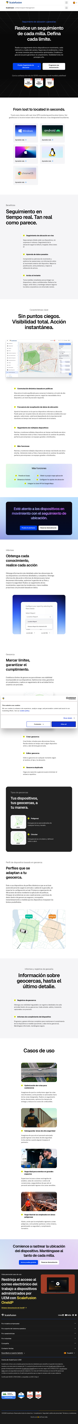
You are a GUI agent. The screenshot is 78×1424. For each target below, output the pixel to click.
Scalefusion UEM (54, 1366)
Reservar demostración (48, 528)
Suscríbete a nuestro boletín (12, 1353)
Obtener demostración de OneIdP (13, 1308)
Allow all (63, 724)
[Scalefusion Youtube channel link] (68, 1315)
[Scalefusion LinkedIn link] (61, 1315)
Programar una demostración (54, 66)
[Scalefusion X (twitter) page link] (76, 1315)
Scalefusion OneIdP (28, 1368)
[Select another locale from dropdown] (75, 3)
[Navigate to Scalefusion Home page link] (8, 1315)
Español (70, 1353)
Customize (37, 724)
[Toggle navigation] (66, 2)
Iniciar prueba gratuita (28, 1262)
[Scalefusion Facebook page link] (73, 1315)
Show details (67, 718)
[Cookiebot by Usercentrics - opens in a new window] (67, 698)
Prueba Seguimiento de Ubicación (26, 66)
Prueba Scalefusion (28, 528)
